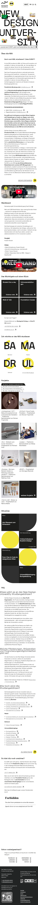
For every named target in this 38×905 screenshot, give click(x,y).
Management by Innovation (14, 718)
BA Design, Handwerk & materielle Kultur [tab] (13, 384)
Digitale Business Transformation (16, 741)
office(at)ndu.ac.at (7, 882)
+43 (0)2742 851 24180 (11, 326)
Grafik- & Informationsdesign (15, 702)
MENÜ (26, 4)
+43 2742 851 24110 (7, 880)
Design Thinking (11, 737)
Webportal (22, 898)
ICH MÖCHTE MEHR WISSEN (13, 787)
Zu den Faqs (26, 752)
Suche (21, 893)
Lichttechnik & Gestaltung (14, 739)
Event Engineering (12, 708)
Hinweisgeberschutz (25, 900)
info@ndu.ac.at (25, 87)
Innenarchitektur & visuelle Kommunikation (20, 716)
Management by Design (13, 710)
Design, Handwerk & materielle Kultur (18, 706)
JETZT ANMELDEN (9, 772)
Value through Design (12, 725)
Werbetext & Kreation (13, 744)
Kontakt (22, 890)
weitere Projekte (27, 495)
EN (33, 4)
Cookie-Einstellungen (25, 902)
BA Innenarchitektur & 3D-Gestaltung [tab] (12, 388)
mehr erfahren (25, 180)
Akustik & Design (11, 733)
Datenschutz (23, 895)
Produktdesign (10, 743)
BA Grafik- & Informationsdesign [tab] (11, 386)
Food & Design (10, 735)
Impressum (23, 892)
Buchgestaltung (11, 731)
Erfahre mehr (10, 294)
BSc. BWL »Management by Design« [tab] (12, 391)
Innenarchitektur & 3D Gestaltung (16, 704)
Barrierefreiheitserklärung (26, 897)
